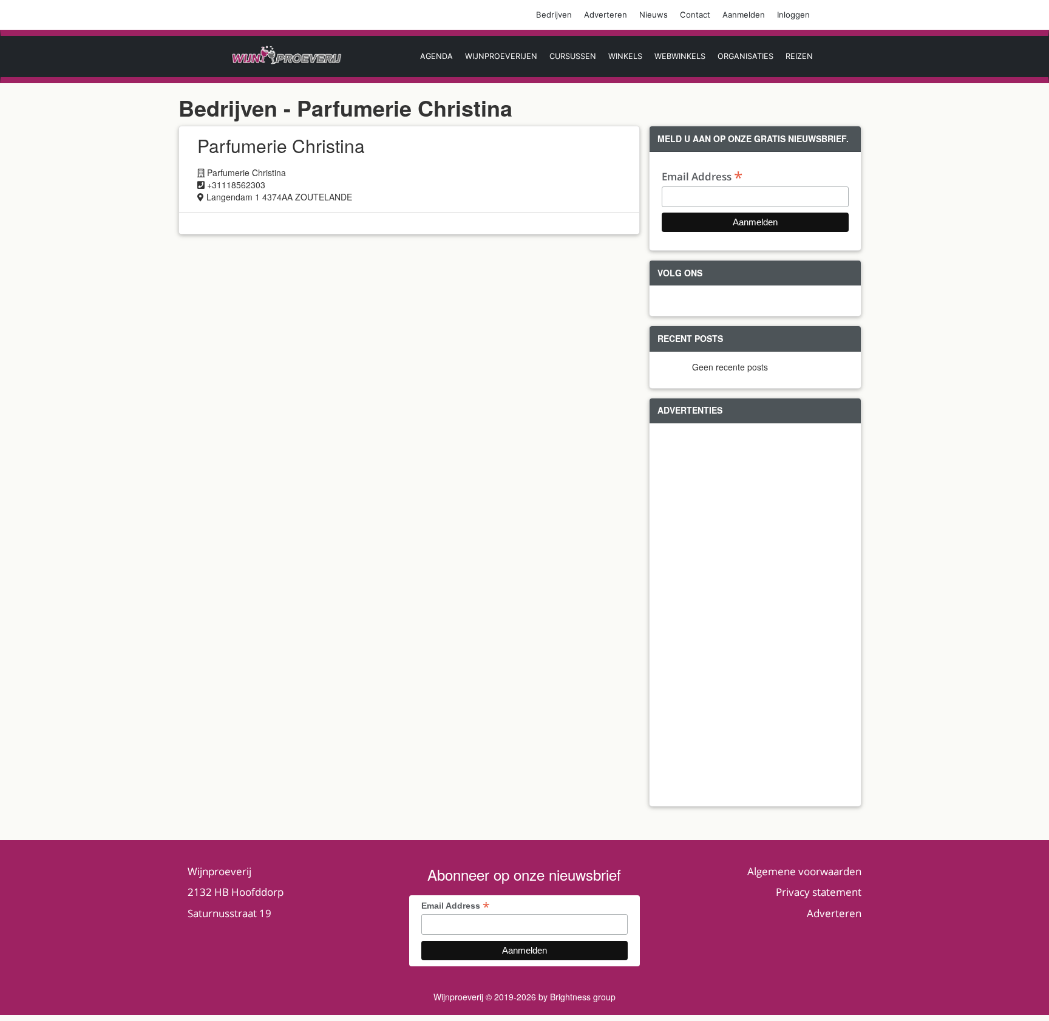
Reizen (799, 56)
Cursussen (572, 56)
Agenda (436, 56)
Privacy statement (818, 892)
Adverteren (605, 14)
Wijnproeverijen (501, 56)
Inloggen (793, 14)
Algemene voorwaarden (804, 871)
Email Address (702, 176)
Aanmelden (743, 14)
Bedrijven (554, 14)
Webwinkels (679, 56)
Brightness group (583, 997)
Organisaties (745, 56)
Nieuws (653, 14)
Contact (695, 14)
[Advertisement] (755, 614)
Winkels (625, 56)
